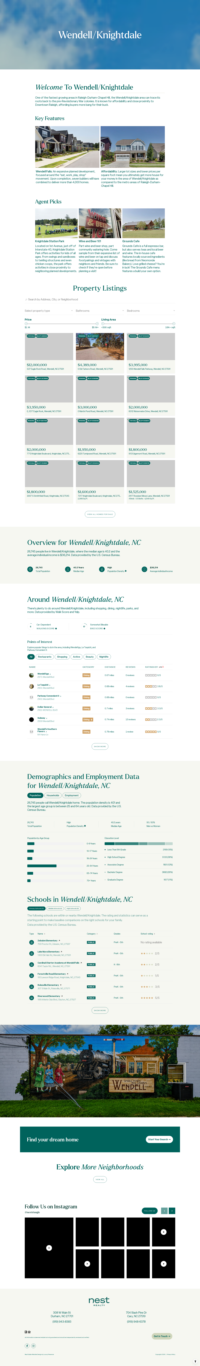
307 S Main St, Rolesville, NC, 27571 (54, 988)
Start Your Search (158, 1139)
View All (100, 1179)
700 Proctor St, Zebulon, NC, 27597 (54, 944)
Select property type (37, 311)
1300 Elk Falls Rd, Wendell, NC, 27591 (54, 955)
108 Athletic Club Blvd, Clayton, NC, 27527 (57, 999)
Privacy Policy (171, 1354)
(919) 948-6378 (136, 1321)
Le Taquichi (43, 684)
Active (78, 656)
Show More (100, 1010)
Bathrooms (82, 311)
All (32, 656)
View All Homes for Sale (100, 514)
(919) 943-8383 (62, 1321)
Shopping (63, 656)
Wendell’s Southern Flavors (47, 730)
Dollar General (45, 707)
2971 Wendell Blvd (46, 677)
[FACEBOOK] (27, 1346)
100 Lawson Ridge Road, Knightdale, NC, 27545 (59, 977)
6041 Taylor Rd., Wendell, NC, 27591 (54, 966)
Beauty (91, 656)
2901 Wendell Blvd (46, 688)
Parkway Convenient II (48, 695)
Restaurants (46, 656)
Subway (41, 717)
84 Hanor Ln (43, 734)
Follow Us (149, 1211)
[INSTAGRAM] (33, 1346)
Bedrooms (133, 311)
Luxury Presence (49, 1354)
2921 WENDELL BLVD (48, 710)
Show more (100, 746)
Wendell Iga (43, 673)
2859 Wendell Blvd (46, 721)
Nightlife (105, 656)
